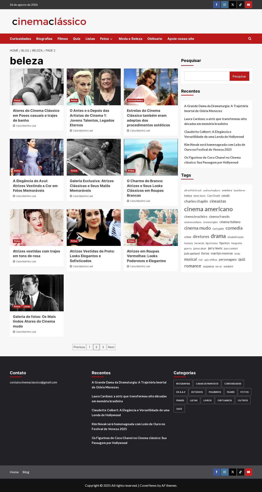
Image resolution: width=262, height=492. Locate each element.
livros (205, 253)
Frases (180, 400)
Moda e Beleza (130, 39)
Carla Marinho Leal (26, 125)
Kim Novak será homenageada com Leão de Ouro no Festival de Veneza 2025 (214, 147)
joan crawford (231, 248)
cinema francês (219, 216)
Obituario (154, 39)
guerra (188, 248)
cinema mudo (197, 228)
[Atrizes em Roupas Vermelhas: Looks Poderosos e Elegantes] (151, 227)
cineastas (218, 201)
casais (225, 195)
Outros (243, 400)
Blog (26, 472)
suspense (208, 266)
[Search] (249, 38)
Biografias (44, 39)
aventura (227, 190)
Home (14, 472)
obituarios (225, 400)
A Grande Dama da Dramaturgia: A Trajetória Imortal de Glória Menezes (216, 108)
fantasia (188, 243)
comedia (234, 228)
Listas (90, 39)
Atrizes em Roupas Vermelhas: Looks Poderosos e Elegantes (146, 256)
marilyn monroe (222, 253)
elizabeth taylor (235, 237)
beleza (188, 195)
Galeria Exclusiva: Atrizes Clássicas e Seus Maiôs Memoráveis (92, 186)
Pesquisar (191, 60)
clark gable (218, 229)
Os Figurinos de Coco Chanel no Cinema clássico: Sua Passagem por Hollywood (212, 160)
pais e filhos (210, 259)
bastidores (239, 190)
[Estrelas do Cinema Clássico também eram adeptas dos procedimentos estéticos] (151, 86)
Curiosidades (20, 39)
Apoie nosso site (180, 39)
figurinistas (212, 243)
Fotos (104, 39)
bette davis (200, 195)
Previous (79, 347)
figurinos (224, 243)
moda (237, 253)
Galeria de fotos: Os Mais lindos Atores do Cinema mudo (34, 321)
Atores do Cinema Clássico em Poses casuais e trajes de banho (36, 115)
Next (111, 347)
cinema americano (208, 208)
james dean (199, 248)
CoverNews (148, 485)
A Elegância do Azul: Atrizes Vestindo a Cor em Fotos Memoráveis (35, 186)
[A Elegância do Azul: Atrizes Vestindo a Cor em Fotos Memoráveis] (37, 157)
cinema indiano (192, 222)
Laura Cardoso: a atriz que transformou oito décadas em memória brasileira (215, 121)
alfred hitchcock (193, 190)
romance (192, 265)
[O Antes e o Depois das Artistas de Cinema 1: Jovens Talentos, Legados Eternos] (94, 86)
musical (190, 259)
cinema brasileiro (195, 216)
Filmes (63, 39)
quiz (241, 259)
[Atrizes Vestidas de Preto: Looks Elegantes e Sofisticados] (94, 227)
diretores (201, 236)
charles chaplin (196, 201)
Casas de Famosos (207, 383)
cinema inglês (210, 222)
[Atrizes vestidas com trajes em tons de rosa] (37, 227)
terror (219, 266)
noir (201, 259)
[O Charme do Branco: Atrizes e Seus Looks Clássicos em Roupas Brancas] (151, 157)
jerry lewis (215, 248)
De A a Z (180, 392)
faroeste (199, 243)
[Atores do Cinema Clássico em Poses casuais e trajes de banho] (37, 86)
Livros (207, 400)
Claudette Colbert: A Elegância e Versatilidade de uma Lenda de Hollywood (214, 134)
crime (187, 237)
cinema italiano (230, 222)
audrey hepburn (211, 190)
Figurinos (215, 392)
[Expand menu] (111, 39)
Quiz (76, 39)
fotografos (236, 243)
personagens (228, 259)
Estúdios (197, 392)
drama (218, 236)
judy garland (192, 253)
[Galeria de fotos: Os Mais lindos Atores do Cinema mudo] (37, 293)
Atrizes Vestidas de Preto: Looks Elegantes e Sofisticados (92, 256)
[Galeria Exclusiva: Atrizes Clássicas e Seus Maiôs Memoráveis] (94, 157)
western (228, 266)
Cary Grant (213, 195)
